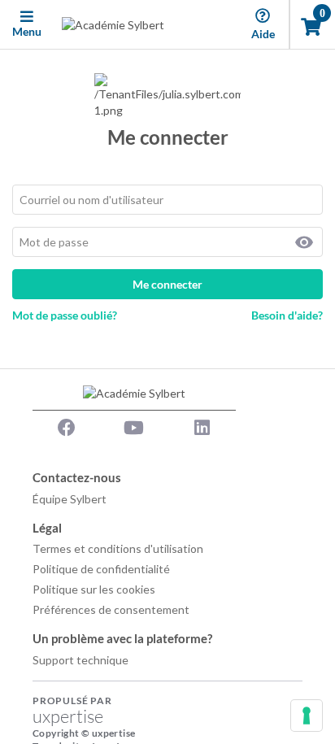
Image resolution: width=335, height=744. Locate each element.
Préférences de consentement (111, 609)
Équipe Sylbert (70, 499)
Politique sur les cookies (94, 589)
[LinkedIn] (202, 428)
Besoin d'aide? (287, 315)
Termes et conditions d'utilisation (118, 548)
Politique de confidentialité (101, 569)
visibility (304, 242)
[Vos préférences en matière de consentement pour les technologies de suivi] (306, 715)
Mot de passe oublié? (64, 315)
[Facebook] (67, 428)
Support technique (80, 660)
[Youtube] (134, 428)
